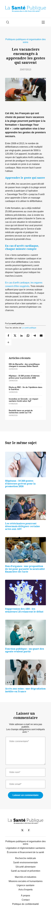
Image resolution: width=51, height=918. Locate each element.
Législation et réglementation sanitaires (25, 848)
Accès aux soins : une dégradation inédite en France (25, 690)
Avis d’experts (25, 889)
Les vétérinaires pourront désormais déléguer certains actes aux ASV (22, 526)
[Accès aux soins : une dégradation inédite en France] (25, 672)
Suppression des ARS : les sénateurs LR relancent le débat (24, 610)
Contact (25, 900)
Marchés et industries (25, 877)
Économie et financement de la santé (25, 852)
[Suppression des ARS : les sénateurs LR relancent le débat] (25, 592)
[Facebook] (29, 831)
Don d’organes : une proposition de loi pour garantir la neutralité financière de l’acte (25, 569)
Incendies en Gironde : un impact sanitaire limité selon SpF (23, 400)
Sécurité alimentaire (25, 867)
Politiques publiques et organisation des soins (25, 40)
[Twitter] (22, 831)
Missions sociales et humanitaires (25, 881)
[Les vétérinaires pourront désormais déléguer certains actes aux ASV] (25, 507)
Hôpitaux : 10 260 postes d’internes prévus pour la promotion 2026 (24, 377)
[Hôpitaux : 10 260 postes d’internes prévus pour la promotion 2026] (25, 464)
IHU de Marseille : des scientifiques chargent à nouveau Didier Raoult (24, 365)
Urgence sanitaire (25, 885)
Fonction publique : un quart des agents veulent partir (24, 650)
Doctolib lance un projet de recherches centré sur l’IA (21, 411)
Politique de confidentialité (25, 904)
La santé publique (29, 328)
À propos (25, 895)
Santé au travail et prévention (25, 871)
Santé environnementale (25, 862)
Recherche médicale (25, 858)
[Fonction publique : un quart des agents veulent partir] (25, 632)
